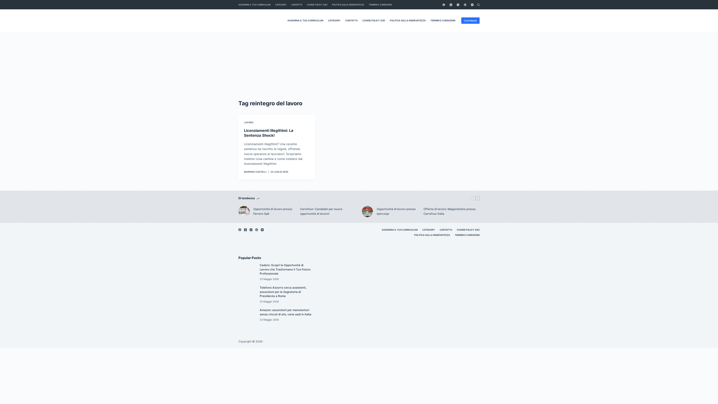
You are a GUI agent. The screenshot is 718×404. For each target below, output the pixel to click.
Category (280, 4)
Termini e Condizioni (380, 4)
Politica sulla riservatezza (348, 4)
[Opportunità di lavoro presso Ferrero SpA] (244, 211)
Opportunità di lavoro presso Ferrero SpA (272, 211)
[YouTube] (472, 5)
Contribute (470, 20)
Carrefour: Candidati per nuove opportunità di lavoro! (321, 211)
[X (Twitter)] (451, 5)
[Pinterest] (465, 5)
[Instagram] (458, 5)
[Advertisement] (359, 71)
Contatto (296, 4)
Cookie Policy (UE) (317, 4)
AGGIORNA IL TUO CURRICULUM (254, 4)
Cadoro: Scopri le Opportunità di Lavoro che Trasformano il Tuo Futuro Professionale (285, 269)
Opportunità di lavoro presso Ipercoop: (396, 211)
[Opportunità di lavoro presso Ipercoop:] (367, 211)
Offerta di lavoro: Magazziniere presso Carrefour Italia (450, 211)
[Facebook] (444, 5)
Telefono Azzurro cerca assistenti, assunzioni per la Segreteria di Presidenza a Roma (283, 292)
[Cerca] (478, 5)
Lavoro (248, 122)
